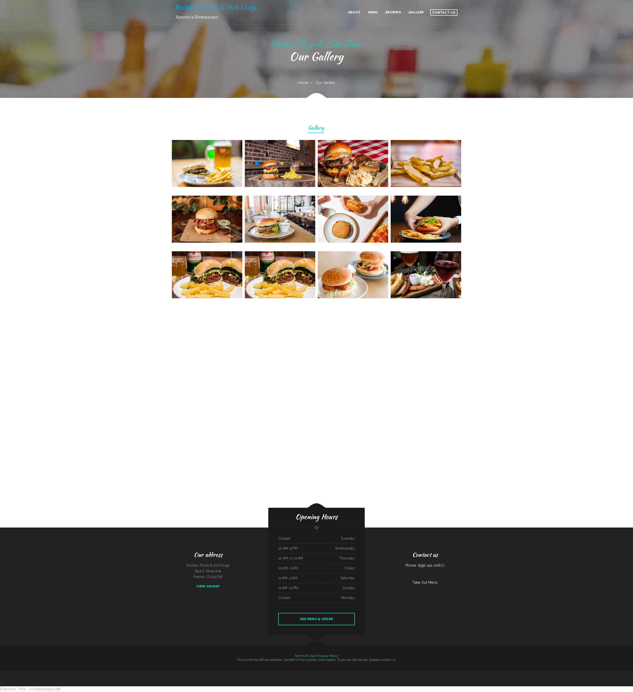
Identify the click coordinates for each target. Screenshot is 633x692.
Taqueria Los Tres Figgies (138, 673)
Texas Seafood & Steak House (374, 673)
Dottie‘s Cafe (290, 673)
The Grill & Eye (466, 673)
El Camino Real (231, 673)
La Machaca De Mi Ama (400, 673)
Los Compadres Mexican (268, 673)
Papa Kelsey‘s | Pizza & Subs (196, 673)
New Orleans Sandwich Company (124, 673)
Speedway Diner (366, 673)
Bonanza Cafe (150, 673)
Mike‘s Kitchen (381, 673)
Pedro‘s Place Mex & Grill (409, 673)
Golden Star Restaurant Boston (431, 673)
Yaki (272, 673)
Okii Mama (169, 673)
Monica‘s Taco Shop (174, 673)
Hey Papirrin (511, 673)
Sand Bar (308, 673)
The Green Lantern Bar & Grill (282, 673)
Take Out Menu (424, 582)
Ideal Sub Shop (155, 673)
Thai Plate (235, 673)
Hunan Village (226, 673)
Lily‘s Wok (385, 673)
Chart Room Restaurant (459, 673)
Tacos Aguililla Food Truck (473, 673)
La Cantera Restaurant (443, 673)
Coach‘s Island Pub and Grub (186, 673)
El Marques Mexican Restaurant (503, 673)
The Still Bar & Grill (214, 673)
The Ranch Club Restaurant (392, 673)
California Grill (480, 673)
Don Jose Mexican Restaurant (205, 673)
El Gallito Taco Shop (303, 673)
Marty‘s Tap (179, 673)
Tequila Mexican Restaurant (354, 673)
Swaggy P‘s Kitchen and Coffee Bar (488, 673)
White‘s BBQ (496, 673)
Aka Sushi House (220, 673)
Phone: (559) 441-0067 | (425, 565)
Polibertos (347, 673)
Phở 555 (438, 673)
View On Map (208, 586)
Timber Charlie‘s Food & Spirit (327, 673)
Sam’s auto (453, 673)
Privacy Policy (328, 656)
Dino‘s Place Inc (335, 673)
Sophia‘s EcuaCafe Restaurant (421, 673)
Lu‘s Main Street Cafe (296, 673)
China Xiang (275, 673)
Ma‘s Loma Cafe (145, 673)
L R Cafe (312, 673)
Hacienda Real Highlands (318, 673)
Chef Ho (262, 673)
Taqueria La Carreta (248, 673)
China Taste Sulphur (241, 673)
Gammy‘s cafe (361, 673)
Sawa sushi (449, 673)
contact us (388, 660)
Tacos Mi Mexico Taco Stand (162, 673)
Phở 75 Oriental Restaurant (256, 673)
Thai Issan (415, 673)
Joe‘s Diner (132, 673)
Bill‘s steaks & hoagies (341, 673)
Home (303, 83)
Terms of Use (304, 656)
